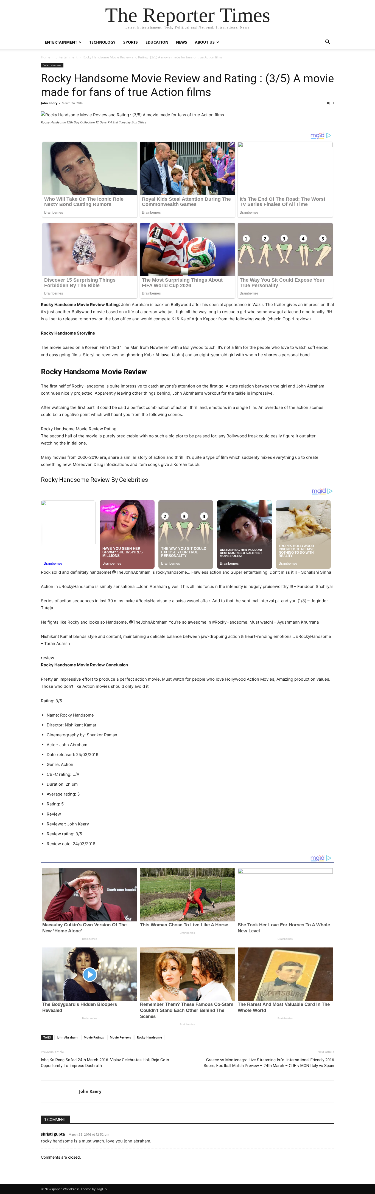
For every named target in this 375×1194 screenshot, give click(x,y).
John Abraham (67, 1037)
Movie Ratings (94, 1037)
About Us (205, 42)
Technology (102, 42)
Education (156, 42)
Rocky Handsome (149, 1037)
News (181, 42)
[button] (327, 42)
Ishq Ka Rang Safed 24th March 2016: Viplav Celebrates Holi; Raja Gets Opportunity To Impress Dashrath (105, 1062)
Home (45, 57)
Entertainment (61, 42)
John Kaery (49, 103)
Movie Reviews (120, 1037)
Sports (130, 42)
